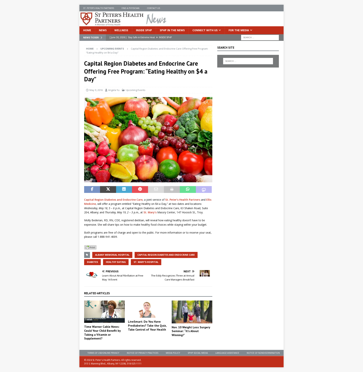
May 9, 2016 (96, 90)
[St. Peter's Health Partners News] (123, 24)
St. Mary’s (150, 212)
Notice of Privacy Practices (142, 352)
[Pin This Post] (140, 189)
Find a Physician (130, 8)
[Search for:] (260, 37)
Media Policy (173, 352)
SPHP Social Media (198, 352)
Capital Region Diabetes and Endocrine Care (113, 199)
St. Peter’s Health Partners (98, 8)
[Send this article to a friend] (156, 189)
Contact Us (153, 8)
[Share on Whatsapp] (188, 189)
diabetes (92, 262)
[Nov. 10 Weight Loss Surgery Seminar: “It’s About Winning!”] (192, 312)
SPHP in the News (172, 30)
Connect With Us (205, 30)
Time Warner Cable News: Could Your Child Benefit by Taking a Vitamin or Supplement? (102, 332)
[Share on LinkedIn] (124, 189)
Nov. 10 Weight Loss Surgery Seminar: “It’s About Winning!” (191, 331)
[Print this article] (172, 189)
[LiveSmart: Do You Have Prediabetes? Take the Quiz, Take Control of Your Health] (148, 309)
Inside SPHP (144, 30)
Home (87, 30)
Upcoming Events (135, 90)
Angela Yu (113, 90)
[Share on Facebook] (92, 189)
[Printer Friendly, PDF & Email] (90, 247)
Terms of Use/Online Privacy (103, 352)
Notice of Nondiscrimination (263, 352)
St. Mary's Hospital (146, 262)
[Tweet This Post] (108, 189)
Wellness (121, 30)
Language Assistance (227, 352)
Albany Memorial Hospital (112, 254)
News (103, 30)
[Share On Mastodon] (204, 189)
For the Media (239, 30)
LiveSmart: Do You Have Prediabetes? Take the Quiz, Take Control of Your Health (147, 325)
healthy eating (116, 262)
